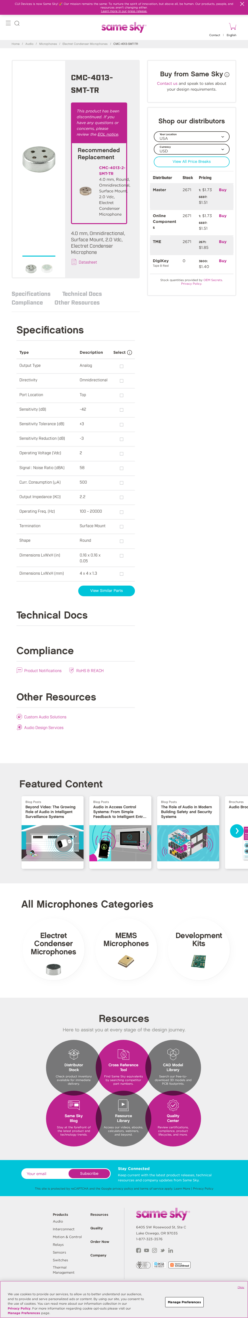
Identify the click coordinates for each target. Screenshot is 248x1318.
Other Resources (77, 302)
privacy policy (123, 1188)
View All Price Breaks (192, 162)
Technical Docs (82, 293)
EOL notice (108, 134)
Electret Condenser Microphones (85, 44)
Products (60, 1214)
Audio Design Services (43, 727)
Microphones (48, 44)
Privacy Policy (203, 1188)
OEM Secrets (212, 280)
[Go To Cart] (231, 27)
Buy (223, 190)
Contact (214, 35)
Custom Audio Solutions (45, 716)
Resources (99, 1214)
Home (16, 44)
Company (98, 1255)
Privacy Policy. (191, 283)
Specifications (31, 293)
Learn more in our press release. (124, 11)
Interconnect (64, 1229)
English (231, 35)
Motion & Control (67, 1237)
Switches (60, 1260)
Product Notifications (43, 670)
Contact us (167, 83)
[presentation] (237, 831)
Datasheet (88, 261)
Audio (29, 44)
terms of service (151, 1188)
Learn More (182, 1188)
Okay (241, 1287)
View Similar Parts (106, 591)
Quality (96, 1228)
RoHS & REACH (90, 670)
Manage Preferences (24, 1313)
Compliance (27, 302)
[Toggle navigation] (8, 24)
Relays (58, 1245)
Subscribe (89, 1174)
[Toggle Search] (17, 24)
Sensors (59, 1252)
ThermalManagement (64, 1269)
